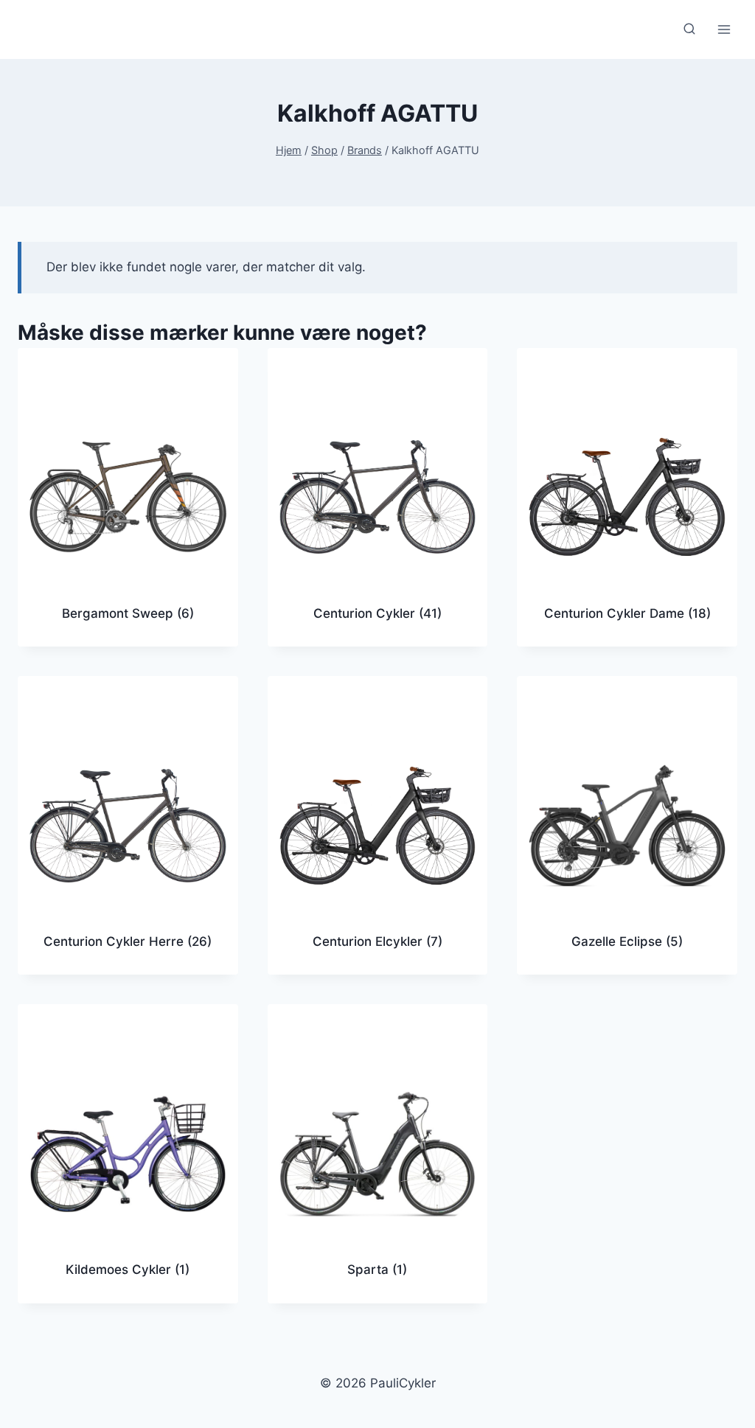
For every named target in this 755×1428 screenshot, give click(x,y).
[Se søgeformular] (689, 29)
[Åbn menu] (723, 29)
